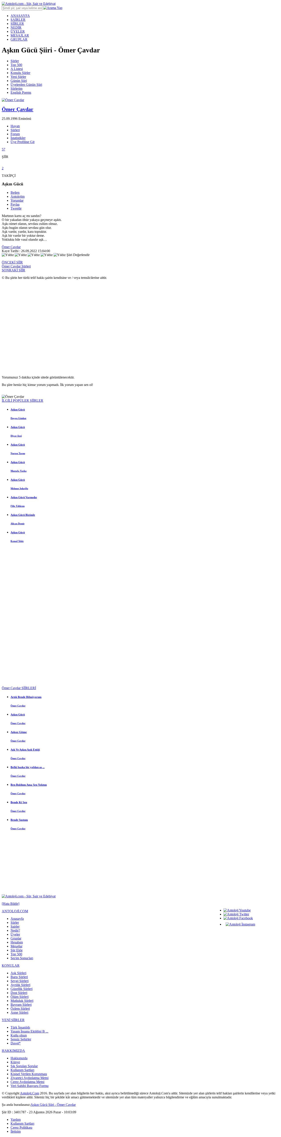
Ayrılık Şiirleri (20, 985)
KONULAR (11, 965)
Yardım (16, 1119)
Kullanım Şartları (22, 1070)
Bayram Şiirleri (21, 1004)
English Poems (21, 92)
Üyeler (15, 934)
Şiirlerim (16, 88)
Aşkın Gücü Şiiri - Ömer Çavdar (53, 1105)
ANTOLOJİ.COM (15, 911)
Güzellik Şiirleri (21, 989)
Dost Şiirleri (19, 993)
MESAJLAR (20, 35)
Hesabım (17, 942)
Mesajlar (16, 946)
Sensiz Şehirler (21, 1039)
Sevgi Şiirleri (20, 981)
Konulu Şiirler (20, 73)
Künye (15, 1062)
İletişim (16, 1131)
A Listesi (17, 69)
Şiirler (15, 61)
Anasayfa (17, 918)
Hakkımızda (19, 1058)
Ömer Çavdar (11, 247)
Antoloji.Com (29, 1093)
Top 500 (16, 65)
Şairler (15, 926)
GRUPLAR (19, 39)
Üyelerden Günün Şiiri (26, 84)
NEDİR (16, 27)
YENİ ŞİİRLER (13, 1020)
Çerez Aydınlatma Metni (27, 1082)
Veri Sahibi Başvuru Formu (30, 1086)
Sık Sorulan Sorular (24, 1066)
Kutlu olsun (19, 1035)
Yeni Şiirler (18, 77)
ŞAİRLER (18, 20)
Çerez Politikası (21, 1127)
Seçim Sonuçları (22, 958)
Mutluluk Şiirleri (22, 1000)
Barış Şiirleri (19, 977)
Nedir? (15, 930)
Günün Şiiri (19, 80)
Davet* (16, 1043)
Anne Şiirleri (19, 1012)
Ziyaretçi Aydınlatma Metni (30, 1078)
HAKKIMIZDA (13, 1051)
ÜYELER (18, 31)
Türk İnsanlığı (20, 1027)
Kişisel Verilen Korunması (29, 1074)
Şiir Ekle (17, 950)
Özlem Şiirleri (20, 1008)
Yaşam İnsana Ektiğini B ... (29, 1031)
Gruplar (16, 938)
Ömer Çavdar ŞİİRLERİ (19, 688)
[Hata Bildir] (10, 904)
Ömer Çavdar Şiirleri (16, 266)
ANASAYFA (20, 16)
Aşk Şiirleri (18, 973)
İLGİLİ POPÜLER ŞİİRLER (22, 400)
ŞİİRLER (17, 23)
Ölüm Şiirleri (20, 997)
